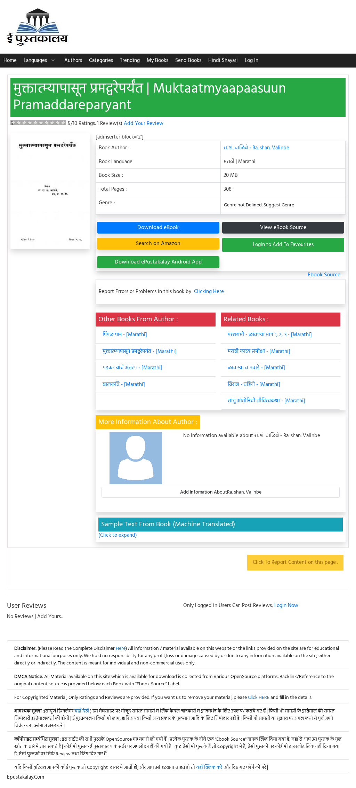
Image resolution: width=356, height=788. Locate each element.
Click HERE (258, 698)
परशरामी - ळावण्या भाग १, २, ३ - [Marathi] (270, 335)
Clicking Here (209, 292)
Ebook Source (324, 274)
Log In (251, 60)
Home (10, 60)
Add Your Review (143, 123)
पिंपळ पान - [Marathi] (125, 335)
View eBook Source (283, 227)
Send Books (188, 60)
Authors (73, 60)
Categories (101, 60)
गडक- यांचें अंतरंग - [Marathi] (132, 368)
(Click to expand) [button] (117, 535)
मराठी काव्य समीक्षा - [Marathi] (259, 351)
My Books (157, 60)
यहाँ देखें (82, 711)
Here (121, 649)
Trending (130, 60)
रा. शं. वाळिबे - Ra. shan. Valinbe (256, 148)
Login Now (286, 605)
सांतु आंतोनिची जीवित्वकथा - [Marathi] (266, 401)
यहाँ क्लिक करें (209, 768)
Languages (35, 60)
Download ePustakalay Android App (158, 262)
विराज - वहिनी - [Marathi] (254, 384)
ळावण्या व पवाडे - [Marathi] (256, 368)
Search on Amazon (158, 243)
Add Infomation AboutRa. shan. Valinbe (220, 492)
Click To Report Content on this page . (295, 562)
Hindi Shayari (223, 60)
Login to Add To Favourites (283, 245)
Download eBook (158, 227)
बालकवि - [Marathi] (124, 384)
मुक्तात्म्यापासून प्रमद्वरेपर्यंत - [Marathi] (140, 351)
